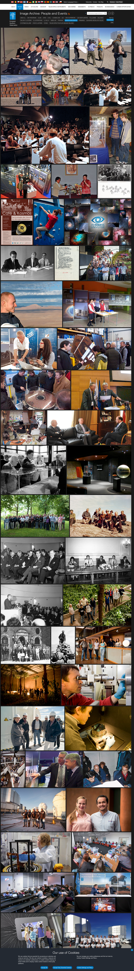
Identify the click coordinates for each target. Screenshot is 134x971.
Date (112, 22)
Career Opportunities (124, 7)
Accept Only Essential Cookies (62, 967)
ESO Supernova (70, 17)
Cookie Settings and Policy (85, 967)
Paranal (60, 20)
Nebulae (53, 20)
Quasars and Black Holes (94, 20)
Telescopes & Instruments (57, 7)
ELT (63, 17)
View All (23, 17)
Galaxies (100, 17)
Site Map (100, 2)
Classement (110, 20)
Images (20, 7)
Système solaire (25, 23)
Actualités (34, 7)
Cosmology (56, 17)
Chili (49, 17)
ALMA (39, 17)
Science (112, 2)
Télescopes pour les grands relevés (61, 23)
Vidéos (26, 7)
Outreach (91, 7)
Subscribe (89, 2)
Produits (100, 7)
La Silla (46, 20)
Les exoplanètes (82, 17)
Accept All (44, 967)
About (13, 7)
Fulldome (93, 17)
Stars (46, 23)
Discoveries (72, 7)
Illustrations (37, 20)
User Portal (119, 2)
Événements (82, 7)
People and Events (71, 20)
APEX (44, 17)
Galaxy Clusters (25, 20)
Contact (95, 2)
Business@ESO (109, 7)
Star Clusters (37, 23)
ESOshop (43, 7)
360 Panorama (31, 17)
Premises (82, 20)
